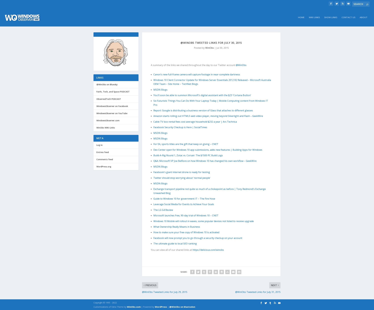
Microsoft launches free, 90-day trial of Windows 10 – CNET (185, 215)
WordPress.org (103, 166)
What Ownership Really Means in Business (176, 226)
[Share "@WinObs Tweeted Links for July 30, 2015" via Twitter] (198, 272)
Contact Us (348, 17)
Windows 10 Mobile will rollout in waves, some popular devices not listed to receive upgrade (203, 221)
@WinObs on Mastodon (182, 306)
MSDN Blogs (160, 89)
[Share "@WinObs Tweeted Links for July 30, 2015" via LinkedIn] (216, 272)
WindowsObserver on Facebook (112, 106)
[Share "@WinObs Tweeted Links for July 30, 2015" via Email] (233, 272)
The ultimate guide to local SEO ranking (175, 243)
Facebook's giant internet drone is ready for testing (181, 172)
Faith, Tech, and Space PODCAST (113, 91)
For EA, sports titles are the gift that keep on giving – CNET (185, 144)
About (363, 17)
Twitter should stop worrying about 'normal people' (182, 178)
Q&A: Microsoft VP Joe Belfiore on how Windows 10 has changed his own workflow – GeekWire (205, 161)
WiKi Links (314, 17)
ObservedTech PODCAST (108, 99)
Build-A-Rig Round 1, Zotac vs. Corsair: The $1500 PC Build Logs (188, 155)
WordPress (161, 306)
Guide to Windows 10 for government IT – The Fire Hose (184, 198)
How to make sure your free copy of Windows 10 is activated (186, 232)
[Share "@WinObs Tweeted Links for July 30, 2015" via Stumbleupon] (227, 272)
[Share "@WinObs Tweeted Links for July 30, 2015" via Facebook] (192, 272)
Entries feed (102, 152)
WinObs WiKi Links (105, 127)
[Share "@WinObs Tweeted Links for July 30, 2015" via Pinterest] (210, 272)
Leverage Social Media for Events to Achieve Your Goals (183, 204)
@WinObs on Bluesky (107, 84)
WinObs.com (134, 306)
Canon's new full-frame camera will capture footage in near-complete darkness (196, 74)
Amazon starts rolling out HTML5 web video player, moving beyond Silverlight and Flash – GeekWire (208, 116)
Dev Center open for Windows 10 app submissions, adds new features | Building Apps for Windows (207, 149)
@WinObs (241, 65)
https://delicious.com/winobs (208, 249)
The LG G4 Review (163, 210)
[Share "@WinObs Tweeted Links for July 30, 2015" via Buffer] (222, 272)
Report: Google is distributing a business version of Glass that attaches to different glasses (203, 110)
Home (301, 17)
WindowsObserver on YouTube (111, 113)
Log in (99, 145)
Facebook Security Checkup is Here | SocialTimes (180, 127)
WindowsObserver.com (108, 120)
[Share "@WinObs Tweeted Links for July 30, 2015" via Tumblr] (204, 272)
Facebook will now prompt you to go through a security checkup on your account (197, 238)
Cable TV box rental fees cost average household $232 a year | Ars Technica (195, 121)
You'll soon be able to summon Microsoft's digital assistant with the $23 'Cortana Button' (202, 95)
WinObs (209, 47)
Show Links (330, 17)
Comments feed (104, 159)
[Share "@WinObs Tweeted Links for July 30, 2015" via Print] (239, 272)
